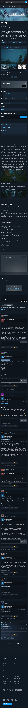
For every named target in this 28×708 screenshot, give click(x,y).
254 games (6, 580)
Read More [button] (23, 341)
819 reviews (13, 433)
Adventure (4, 42)
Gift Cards (5, 670)
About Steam (6, 661)
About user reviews (4, 280)
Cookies (4, 683)
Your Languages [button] (8, 305)
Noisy (5, 352)
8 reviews (6, 492)
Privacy (4, 676)
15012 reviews (13, 516)
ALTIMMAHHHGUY (8, 490)
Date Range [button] (3, 299)
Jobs (15, 663)
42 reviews (6, 554)
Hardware (16, 665)
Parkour (15, 42)
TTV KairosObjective (8, 432)
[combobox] (15, 2)
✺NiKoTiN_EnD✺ (8, 515)
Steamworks (5, 665)
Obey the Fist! (7, 315)
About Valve (16, 661)
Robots (21, 42)
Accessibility (5, 678)
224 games (6, 516)
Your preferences (12, 280)
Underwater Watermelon (9, 469)
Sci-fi (10, 42)
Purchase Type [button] (13, 296)
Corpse (5, 578)
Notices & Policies (7, 681)
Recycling (16, 668)
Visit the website (5, 127)
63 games (6, 353)
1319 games (6, 433)
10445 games (6, 316)
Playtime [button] (11, 299)
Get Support (16, 681)
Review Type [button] (4, 296)
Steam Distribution (7, 668)
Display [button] (17, 299)
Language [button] (21, 296)
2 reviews (11, 353)
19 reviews (6, 470)
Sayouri (6, 393)
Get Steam (16, 676)
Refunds (4, 686)
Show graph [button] (23, 301)
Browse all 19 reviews (14, 643)
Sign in (2, 72)
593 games (6, 395)
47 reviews (12, 580)
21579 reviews (14, 316)
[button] (3, 6)
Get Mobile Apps (7, 703)
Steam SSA (5, 663)
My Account (17, 683)
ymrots (5, 553)
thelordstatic (7, 602)
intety (6, 24)
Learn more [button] (23, 116)
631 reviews (12, 395)
